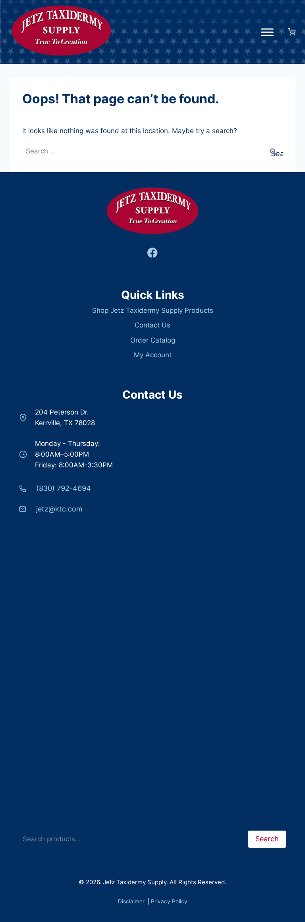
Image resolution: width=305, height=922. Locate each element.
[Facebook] (153, 252)
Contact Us (152, 325)
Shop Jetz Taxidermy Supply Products (152, 310)
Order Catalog (152, 340)
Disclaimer (132, 901)
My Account (153, 355)
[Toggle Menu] (267, 32)
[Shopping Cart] (288, 32)
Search (30, 825)
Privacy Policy (169, 901)
